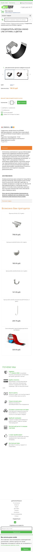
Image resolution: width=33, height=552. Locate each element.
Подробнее (4, 141)
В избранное (5, 110)
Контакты (12, 3)
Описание (5, 148)
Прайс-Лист (4, 3)
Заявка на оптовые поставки (11, 114)
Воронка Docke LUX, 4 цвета (16, 213)
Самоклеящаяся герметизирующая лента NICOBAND (16, 329)
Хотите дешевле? (8, 112)
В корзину (23, 102)
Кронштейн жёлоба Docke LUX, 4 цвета (16, 271)
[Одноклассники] (14, 127)
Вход (22, 3)
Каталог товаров (6, 15)
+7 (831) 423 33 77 (26, 7)
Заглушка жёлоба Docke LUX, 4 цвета (16, 242)
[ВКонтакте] (12, 127)
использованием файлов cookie (10, 545)
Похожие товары (6, 201)
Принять (25, 549)
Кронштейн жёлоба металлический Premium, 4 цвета (16, 300)
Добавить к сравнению (8, 108)
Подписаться (16, 532)
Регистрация (28, 3)
